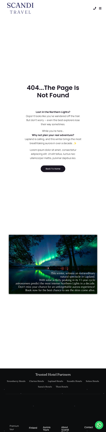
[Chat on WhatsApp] (99, 425)
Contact (88, 427)
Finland (33, 427)
